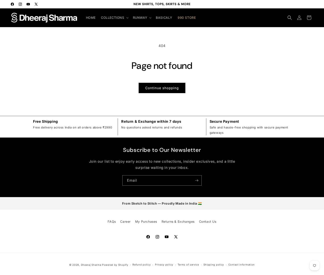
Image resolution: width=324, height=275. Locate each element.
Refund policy (141, 264)
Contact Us (207, 221)
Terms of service (188, 264)
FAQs (112, 221)
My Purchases (146, 221)
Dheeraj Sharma (91, 264)
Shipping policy (213, 264)
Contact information (241, 264)
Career (125, 221)
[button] (114, 17)
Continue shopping (162, 88)
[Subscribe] (196, 180)
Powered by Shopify (115, 264)
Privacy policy (164, 264)
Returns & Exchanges (178, 221)
